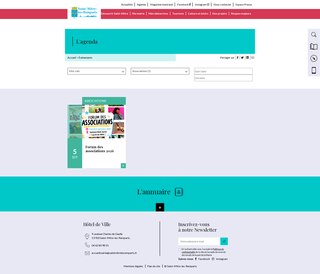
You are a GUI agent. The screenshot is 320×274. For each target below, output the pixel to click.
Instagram (201, 4)
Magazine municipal (161, 4)
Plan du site (153, 266)
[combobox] (97, 71)
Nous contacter (222, 4)
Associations (95, 101)
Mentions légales (133, 266)
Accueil (72, 57)
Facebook (183, 4)
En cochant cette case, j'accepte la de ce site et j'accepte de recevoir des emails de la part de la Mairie (204, 252)
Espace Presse (244, 4)
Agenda (141, 4)
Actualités (127, 4)
